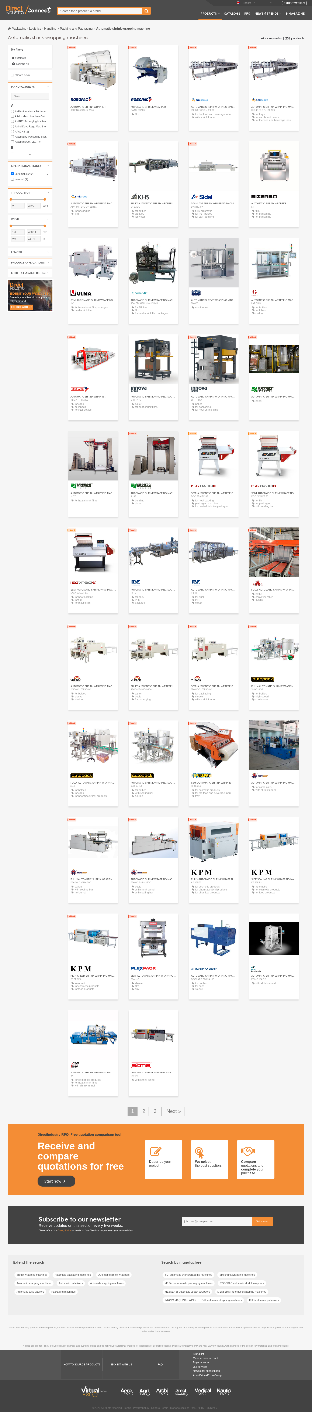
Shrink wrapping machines (32, 1274)
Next (173, 1111)
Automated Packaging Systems (32, 136)
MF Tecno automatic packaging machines (188, 1283)
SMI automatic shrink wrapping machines (188, 1274)
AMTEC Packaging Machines (32, 121)
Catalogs (232, 13)
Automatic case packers (30, 1291)
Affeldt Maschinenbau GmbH (32, 116)
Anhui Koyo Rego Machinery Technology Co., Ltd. (32, 126)
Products (209, 13)
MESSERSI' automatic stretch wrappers (187, 1291)
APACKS (22, 131)
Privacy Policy (64, 1230)
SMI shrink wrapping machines (237, 1274)
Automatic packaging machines (73, 1274)
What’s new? (22, 75)
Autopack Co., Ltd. (28, 142)
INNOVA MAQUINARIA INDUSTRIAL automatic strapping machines (203, 1300)
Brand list (198, 1354)
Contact (153, 148)
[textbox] (99, 11)
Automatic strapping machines (34, 1283)
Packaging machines (63, 1291)
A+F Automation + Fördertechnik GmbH (32, 111)
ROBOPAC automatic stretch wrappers (242, 1283)
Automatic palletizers (71, 1283)
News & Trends (266, 13)
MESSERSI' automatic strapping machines (241, 1291)
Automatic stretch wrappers (113, 1274)
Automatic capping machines (107, 1283)
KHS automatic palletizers (264, 1300)
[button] (30, 86)
